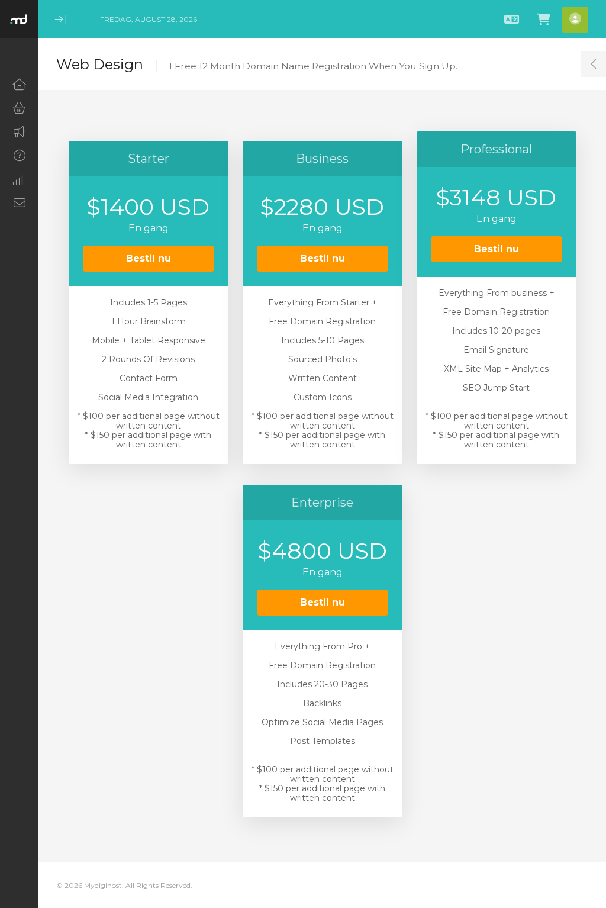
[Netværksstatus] (19, 179)
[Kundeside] (19, 84)
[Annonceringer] (19, 132)
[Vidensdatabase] (19, 156)
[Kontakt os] (19, 203)
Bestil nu (148, 258)
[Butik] (19, 108)
